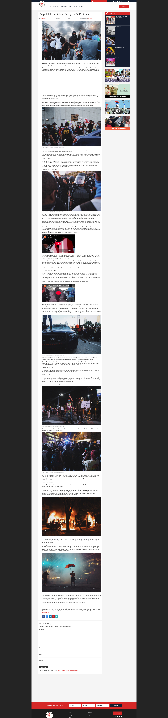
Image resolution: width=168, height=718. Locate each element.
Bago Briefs (64, 6)
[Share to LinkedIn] (50, 617)
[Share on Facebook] (43, 617)
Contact (81, 6)
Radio (70, 6)
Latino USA (90, 18)
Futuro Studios (85, 608)
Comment (42, 629)
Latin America (71, 714)
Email (41, 654)
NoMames (90, 714)
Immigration (90, 712)
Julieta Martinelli (44, 18)
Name (41, 647)
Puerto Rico (71, 715)
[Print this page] (56, 617)
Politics (70, 712)
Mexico (70, 717)
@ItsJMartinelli (45, 612)
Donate (124, 6)
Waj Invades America (54, 6)
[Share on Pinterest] (53, 617)
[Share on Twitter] (47, 617)
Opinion (75, 6)
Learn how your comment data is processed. (68, 670)
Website (41, 660)
